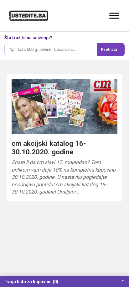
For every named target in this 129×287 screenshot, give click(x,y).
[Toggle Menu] (114, 16)
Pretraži (109, 49)
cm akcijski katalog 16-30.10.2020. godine (49, 147)
